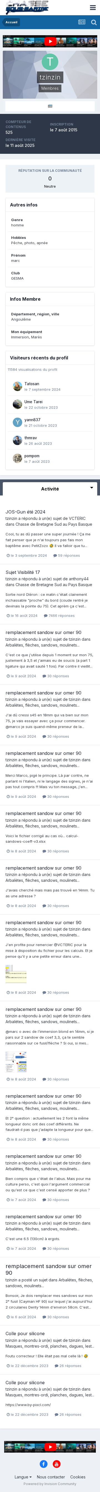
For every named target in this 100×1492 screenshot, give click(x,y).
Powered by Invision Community (50, 1484)
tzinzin (11, 518)
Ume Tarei (33, 402)
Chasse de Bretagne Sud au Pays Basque (54, 524)
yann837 (32, 420)
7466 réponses (61, 615)
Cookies (78, 1477)
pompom (31, 456)
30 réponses (57, 676)
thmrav (30, 438)
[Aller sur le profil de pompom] (17, 458)
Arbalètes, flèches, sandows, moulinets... (42, 645)
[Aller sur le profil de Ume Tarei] (17, 404)
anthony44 (79, 578)
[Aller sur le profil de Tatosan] (17, 386)
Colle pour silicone (25, 1333)
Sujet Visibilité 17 (23, 572)
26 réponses (69, 1365)
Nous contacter (51, 1477)
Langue (22, 1477)
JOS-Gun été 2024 (26, 512)
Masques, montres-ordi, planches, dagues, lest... (50, 1346)
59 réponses (68, 555)
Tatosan (31, 384)
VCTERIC (77, 518)
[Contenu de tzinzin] (50, 106)
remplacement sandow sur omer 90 (43, 632)
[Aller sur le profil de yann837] (17, 422)
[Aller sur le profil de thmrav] (17, 440)
